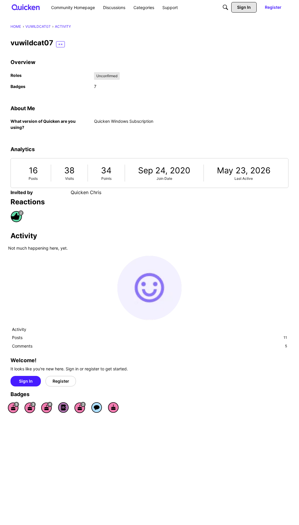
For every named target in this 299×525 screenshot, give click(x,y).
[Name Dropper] (63, 407)
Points (106, 178)
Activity (19, 329)
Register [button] (61, 381)
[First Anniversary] (113, 407)
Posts (33, 178)
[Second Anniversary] (80, 407)
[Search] (225, 7)
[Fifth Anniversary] (13, 407)
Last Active (243, 178)
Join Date (164, 178)
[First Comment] (96, 407)
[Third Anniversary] (30, 407)
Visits (69, 178)
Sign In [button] (26, 381)
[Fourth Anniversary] (46, 407)
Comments (149, 345)
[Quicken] (26, 7)
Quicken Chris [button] (86, 192)
